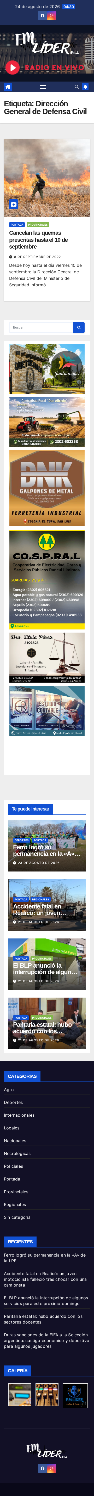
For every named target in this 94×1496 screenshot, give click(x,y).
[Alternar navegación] (43, 86)
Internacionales (19, 1115)
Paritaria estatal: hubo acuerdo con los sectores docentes (42, 1031)
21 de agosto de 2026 (38, 922)
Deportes (22, 840)
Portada (17, 224)
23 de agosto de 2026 (39, 863)
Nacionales (15, 1140)
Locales (11, 1127)
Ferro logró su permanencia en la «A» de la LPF (43, 854)
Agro (9, 1089)
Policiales (13, 1166)
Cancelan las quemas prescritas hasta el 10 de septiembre (38, 240)
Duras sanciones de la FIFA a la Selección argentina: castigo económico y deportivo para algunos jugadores (46, 1340)
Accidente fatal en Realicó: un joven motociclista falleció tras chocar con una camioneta (45, 1279)
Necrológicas (17, 1153)
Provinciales (38, 224)
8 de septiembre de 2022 (37, 257)
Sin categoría (17, 1217)
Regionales (40, 899)
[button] (77, 86)
